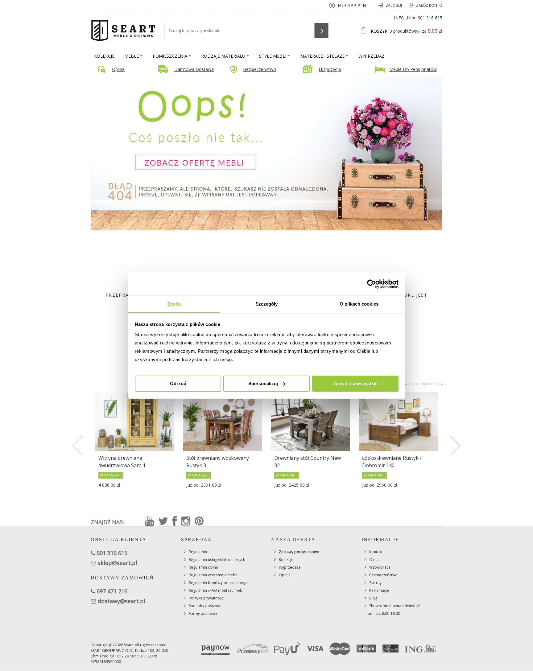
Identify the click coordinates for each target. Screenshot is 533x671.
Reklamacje (379, 590)
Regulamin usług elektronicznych (217, 559)
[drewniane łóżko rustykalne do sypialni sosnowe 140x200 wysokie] (398, 421)
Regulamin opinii (203, 567)
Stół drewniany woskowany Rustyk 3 (217, 462)
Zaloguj (394, 5)
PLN (361, 5)
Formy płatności (203, 613)
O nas (374, 559)
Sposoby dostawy (204, 605)
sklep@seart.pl (117, 562)
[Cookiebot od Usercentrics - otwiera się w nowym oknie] (372, 284)
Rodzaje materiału (223, 56)
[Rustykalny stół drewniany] (310, 421)
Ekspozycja (330, 69)
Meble (131, 56)
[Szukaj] (321, 30)
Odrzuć (178, 383)
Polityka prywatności (207, 598)
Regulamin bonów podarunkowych (219, 582)
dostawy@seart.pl (121, 601)
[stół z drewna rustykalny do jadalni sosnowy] (222, 421)
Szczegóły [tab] (266, 304)
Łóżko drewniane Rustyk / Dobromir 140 (392, 462)
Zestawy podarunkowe (299, 551)
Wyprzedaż (371, 56)
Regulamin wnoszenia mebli (213, 575)
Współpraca (379, 567)
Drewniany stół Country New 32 (307, 462)
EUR (342, 5)
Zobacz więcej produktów (416, 384)
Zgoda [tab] (174, 304)
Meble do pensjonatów (413, 69)
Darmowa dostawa (194, 69)
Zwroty (375, 582)
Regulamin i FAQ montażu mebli (216, 590)
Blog (373, 598)
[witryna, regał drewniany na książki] (134, 421)
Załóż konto (429, 5)
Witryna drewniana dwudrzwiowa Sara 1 (122, 462)
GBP (351, 5)
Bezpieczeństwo (259, 69)
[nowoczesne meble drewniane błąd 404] (266, 153)
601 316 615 (430, 18)
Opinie (118, 69)
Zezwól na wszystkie (355, 383)
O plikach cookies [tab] (359, 304)
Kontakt (375, 551)
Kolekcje (104, 56)
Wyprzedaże (290, 567)
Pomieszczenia (170, 56)
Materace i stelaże (322, 56)
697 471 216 (112, 591)
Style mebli (272, 56)
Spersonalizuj (263, 383)
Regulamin (198, 551)
